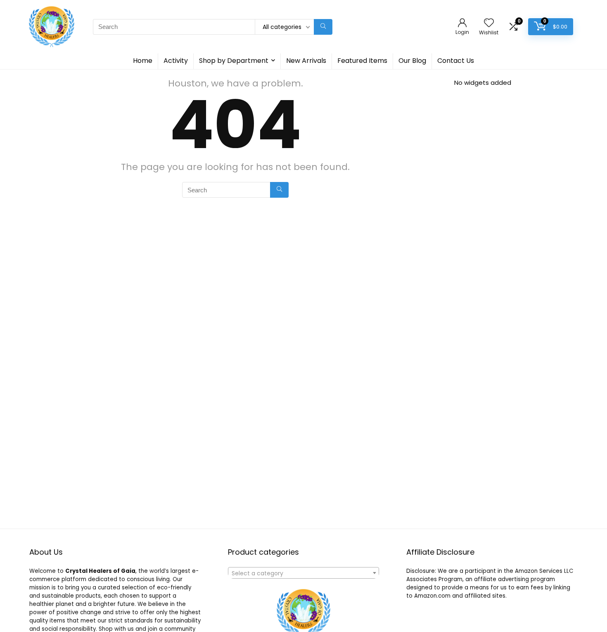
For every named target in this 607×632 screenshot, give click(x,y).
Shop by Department (233, 60)
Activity (176, 60)
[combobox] (303, 573)
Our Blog (412, 60)
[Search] (323, 27)
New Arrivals (306, 60)
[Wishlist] (489, 23)
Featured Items (362, 60)
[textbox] (303, 573)
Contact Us (455, 60)
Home (142, 60)
